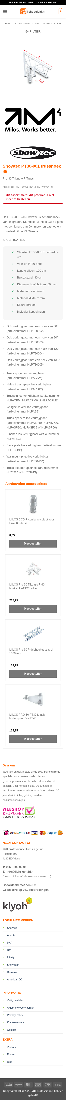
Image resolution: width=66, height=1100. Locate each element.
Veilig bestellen (15, 1000)
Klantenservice (15, 1022)
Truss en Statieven (22, 23)
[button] (5, 11)
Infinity (10, 957)
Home (8, 23)
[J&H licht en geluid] (32, 11)
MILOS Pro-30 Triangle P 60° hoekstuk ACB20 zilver (27, 586)
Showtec (12, 927)
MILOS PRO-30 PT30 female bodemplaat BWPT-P (27, 716)
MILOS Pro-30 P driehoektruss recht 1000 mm (31, 651)
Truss (36, 23)
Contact (11, 1029)
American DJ (14, 979)
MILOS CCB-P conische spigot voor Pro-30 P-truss (31, 521)
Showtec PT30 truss (51, 23)
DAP (9, 942)
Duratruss (12, 972)
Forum (11, 1054)
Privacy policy (15, 1014)
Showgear (13, 964)
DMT (10, 949)
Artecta (11, 935)
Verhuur (11, 1047)
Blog (9, 1061)
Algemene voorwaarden (20, 1007)
